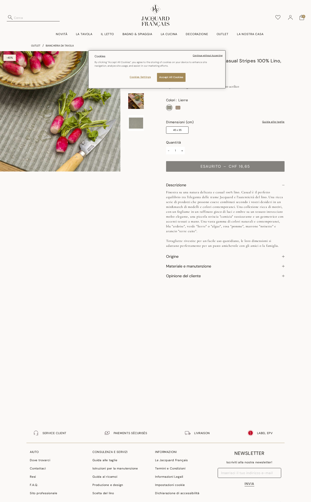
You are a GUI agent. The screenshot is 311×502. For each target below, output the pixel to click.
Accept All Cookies (171, 77)
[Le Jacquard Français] (155, 15)
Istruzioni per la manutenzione (115, 468)
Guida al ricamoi (104, 477)
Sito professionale (43, 493)
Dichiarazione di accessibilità (177, 493)
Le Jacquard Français (171, 460)
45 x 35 (177, 130)
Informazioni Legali (169, 477)
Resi (33, 477)
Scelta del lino (103, 493)
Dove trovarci (40, 460)
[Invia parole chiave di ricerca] (10, 17)
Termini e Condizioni (170, 468)
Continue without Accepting (208, 55)
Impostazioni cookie (170, 485)
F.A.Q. (34, 485)
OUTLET (35, 45)
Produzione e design (107, 485)
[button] (290, 17)
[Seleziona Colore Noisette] (178, 107)
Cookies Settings (140, 77)
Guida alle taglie (273, 122)
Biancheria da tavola (60, 45)
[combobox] (37, 17)
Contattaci (38, 468)
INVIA (249, 483)
